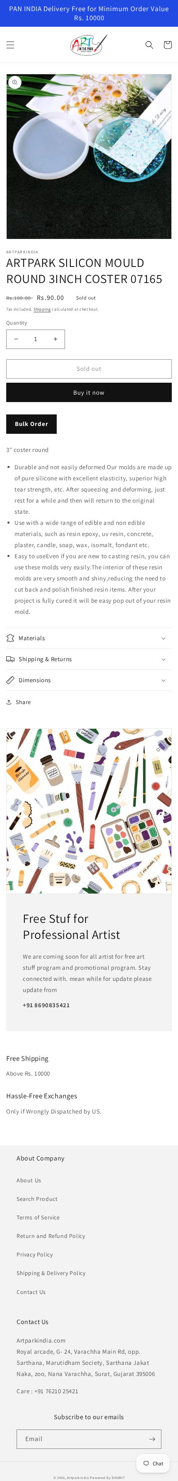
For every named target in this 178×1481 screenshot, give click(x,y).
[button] (10, 45)
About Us (29, 1180)
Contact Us (31, 1292)
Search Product (37, 1199)
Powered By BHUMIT (107, 1477)
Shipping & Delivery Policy (51, 1273)
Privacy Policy (35, 1254)
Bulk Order (31, 424)
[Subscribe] (152, 1439)
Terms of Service (38, 1217)
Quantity (16, 322)
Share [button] (23, 702)
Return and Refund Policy (51, 1236)
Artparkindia (78, 1477)
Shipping (42, 309)
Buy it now (89, 392)
